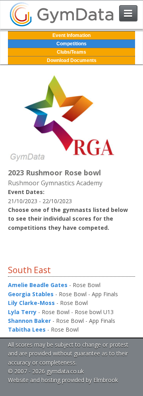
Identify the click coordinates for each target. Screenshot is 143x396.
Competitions (71, 44)
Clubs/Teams (71, 52)
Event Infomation (71, 35)
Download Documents (72, 60)
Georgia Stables (31, 294)
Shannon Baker (29, 320)
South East (29, 270)
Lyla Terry (22, 312)
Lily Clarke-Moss (31, 303)
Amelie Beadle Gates (38, 285)
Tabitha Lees (27, 329)
